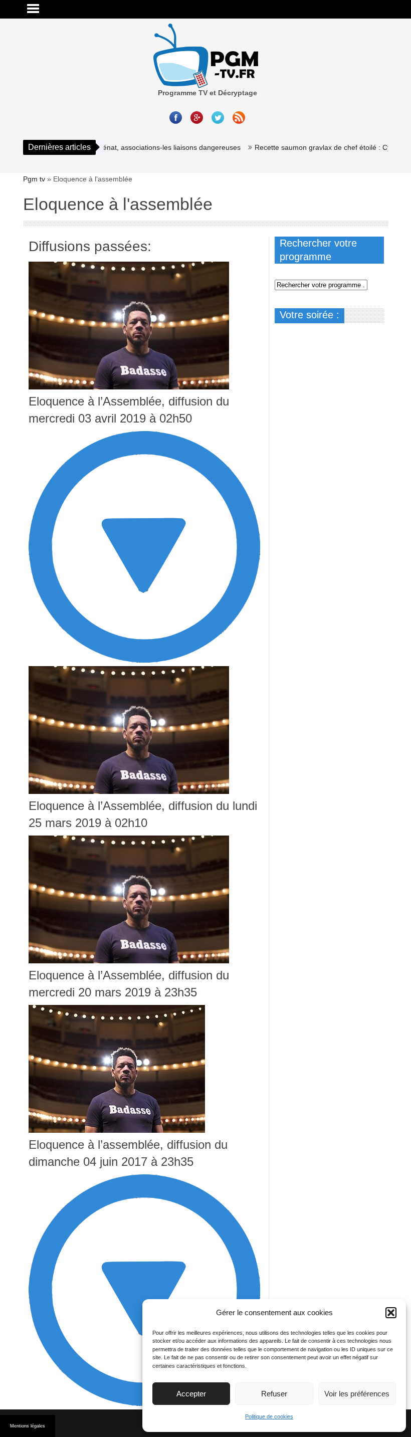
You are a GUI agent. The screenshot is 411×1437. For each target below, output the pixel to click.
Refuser (274, 1393)
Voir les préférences (356, 1393)
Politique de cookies (269, 1416)
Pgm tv (34, 179)
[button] (391, 1313)
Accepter (191, 1393)
